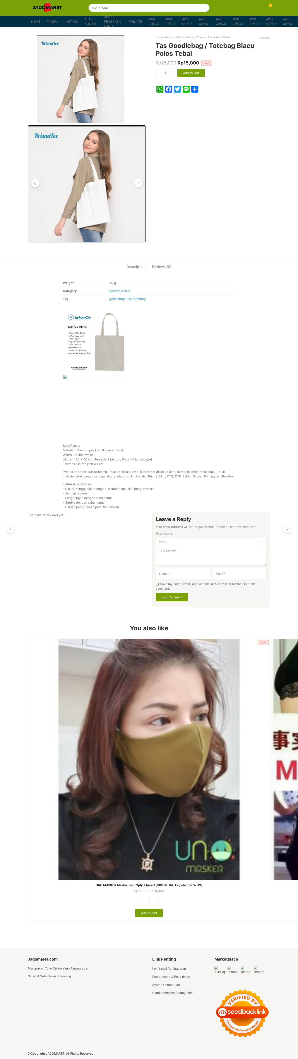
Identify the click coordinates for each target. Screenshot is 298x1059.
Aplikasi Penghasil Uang (112, 21)
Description (136, 266)
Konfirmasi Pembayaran (169, 968)
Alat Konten (91, 21)
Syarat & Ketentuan (166, 984)
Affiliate (135, 21)
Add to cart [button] (149, 913)
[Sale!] (149, 759)
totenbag (139, 299)
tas (129, 299)
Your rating (164, 533)
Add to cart (191, 73)
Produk (53, 21)
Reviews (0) (161, 266)
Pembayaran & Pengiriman (171, 976)
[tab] (136, 266)
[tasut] (87, 79)
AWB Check (154, 21)
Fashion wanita (119, 291)
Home (35, 21)
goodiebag (117, 299)
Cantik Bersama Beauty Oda (172, 993)
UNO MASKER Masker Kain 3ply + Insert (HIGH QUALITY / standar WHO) (149, 885)
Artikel (72, 21)
